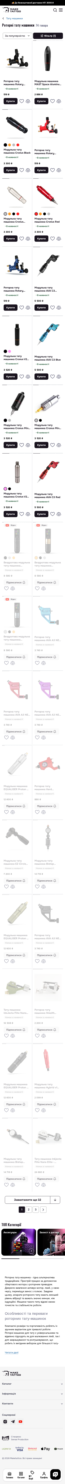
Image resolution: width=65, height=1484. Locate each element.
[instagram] (5, 1422)
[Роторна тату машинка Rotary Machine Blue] (17, 265)
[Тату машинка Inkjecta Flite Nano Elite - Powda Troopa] (48, 1137)
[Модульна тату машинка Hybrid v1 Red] (48, 1062)
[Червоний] (18, 145)
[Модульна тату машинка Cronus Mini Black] (17, 403)
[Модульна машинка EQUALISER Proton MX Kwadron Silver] (17, 764)
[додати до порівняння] (28, 101)
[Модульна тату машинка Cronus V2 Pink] (9, 351)
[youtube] (20, 1422)
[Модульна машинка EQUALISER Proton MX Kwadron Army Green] (17, 913)
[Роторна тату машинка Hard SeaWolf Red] (48, 764)
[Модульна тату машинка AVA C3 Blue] (48, 334)
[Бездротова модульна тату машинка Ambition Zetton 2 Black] (17, 541)
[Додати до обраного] (21, 101)
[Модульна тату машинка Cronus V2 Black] (17, 334)
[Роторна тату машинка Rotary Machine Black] (17, 59)
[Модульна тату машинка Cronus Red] (18, 145)
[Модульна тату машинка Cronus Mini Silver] (9, 420)
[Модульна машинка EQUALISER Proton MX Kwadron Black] (17, 1062)
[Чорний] (5, 145)
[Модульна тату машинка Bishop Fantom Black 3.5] (48, 838)
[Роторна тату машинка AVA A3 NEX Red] (17, 689)
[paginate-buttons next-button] (43, 1209)
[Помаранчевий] (9, 145)
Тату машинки (14, 18)
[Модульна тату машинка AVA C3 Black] (48, 265)
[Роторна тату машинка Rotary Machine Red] (48, 128)
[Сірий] (13, 145)
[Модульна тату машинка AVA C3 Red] (48, 472)
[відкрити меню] (61, 10)
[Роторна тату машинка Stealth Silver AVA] (48, 987)
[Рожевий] (9, 351)
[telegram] (13, 1422)
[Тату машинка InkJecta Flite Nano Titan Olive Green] (17, 987)
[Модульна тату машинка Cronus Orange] (9, 145)
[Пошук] (55, 10)
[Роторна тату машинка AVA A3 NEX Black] (48, 913)
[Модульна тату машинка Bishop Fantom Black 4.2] (17, 1137)
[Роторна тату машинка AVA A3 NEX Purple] (48, 689)
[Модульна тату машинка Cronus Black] (17, 128)
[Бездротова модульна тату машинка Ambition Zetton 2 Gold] (13, 558)
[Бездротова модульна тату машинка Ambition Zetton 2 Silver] (9, 558)
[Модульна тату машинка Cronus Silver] (13, 145)
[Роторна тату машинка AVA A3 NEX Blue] (48, 615)
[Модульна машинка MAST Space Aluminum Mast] (48, 59)
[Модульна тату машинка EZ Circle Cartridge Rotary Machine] (17, 838)
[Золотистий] (13, 558)
